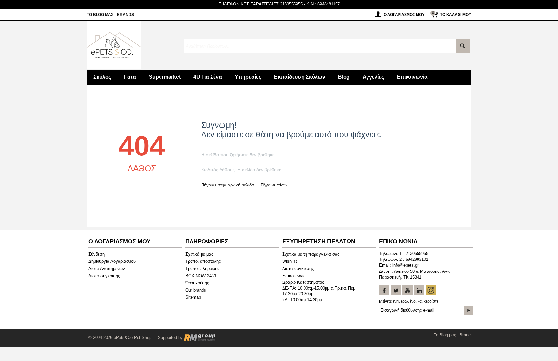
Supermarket (165, 77)
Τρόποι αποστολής (203, 261)
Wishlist (289, 261)
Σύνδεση (96, 254)
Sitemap (193, 297)
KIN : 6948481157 (323, 4)
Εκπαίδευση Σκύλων (299, 77)
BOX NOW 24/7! (200, 275)
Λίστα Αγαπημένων (106, 268)
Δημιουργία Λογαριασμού (112, 261)
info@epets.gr (405, 265)
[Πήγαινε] (468, 310)
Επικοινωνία (412, 77)
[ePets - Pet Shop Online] (114, 44)
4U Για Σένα (207, 77)
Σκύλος (102, 77)
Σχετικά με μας (199, 254)
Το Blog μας (100, 14)
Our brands (195, 290)
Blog (344, 77)
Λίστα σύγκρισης (104, 275)
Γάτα (130, 77)
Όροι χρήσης (197, 283)
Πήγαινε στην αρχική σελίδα (227, 185)
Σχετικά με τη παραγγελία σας (310, 254)
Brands (125, 14)
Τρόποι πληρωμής (202, 268)
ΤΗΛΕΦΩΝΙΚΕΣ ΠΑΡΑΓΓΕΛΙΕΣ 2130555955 (261, 4)
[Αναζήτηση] (463, 46)
